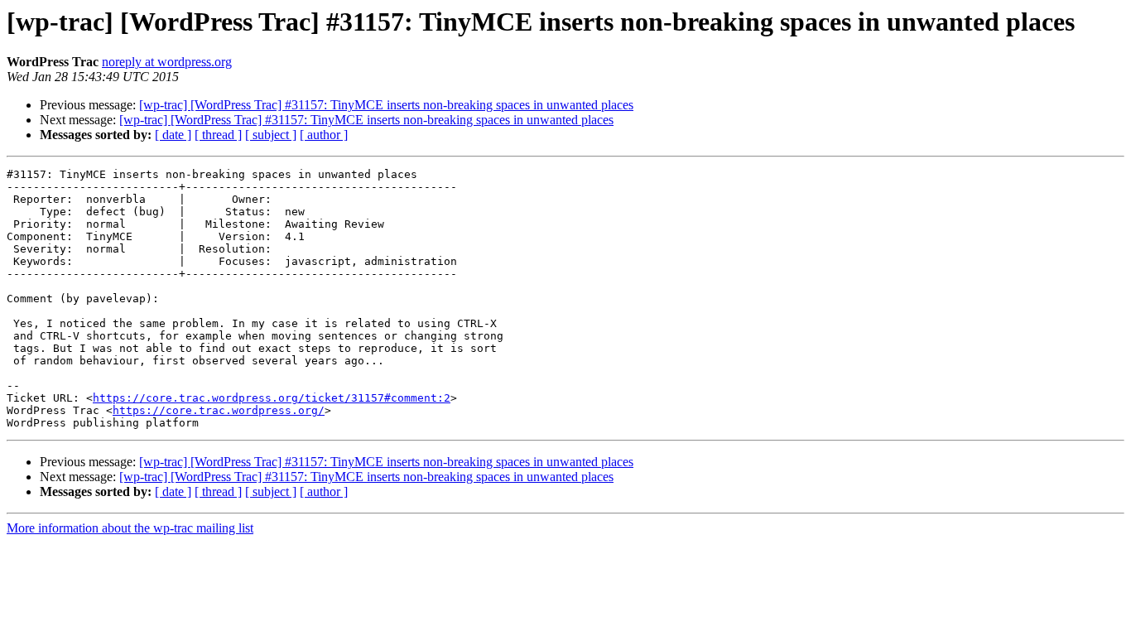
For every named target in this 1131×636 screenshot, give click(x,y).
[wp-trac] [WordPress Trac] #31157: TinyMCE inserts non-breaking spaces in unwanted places (386, 105)
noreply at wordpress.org (167, 62)
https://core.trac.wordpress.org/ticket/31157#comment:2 (271, 398)
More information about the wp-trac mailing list (130, 528)
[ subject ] (270, 135)
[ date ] (173, 135)
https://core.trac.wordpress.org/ (219, 410)
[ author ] (324, 135)
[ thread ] (218, 135)
